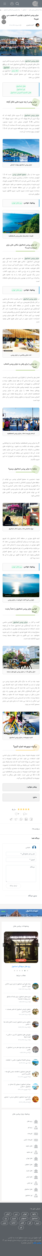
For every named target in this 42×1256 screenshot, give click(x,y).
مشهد (34, 1214)
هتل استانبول (21, 86)
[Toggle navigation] (5, 4)
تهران (25, 1214)
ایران (4, 1223)
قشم (22, 1223)
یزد (6, 1218)
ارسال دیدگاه (13, 886)
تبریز (37, 1223)
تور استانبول (21, 89)
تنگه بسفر (15, 70)
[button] (27, 971)
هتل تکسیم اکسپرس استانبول (21, 92)
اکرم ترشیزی (30, 25)
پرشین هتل (37, 1243)
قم (30, 1223)
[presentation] (37, 945)
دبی (16, 1214)
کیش (8, 1214)
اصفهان (23, 1218)
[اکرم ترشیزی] (37, 25)
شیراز (14, 1218)
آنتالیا (13, 1223)
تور (21, 1227)
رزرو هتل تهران (17, 203)
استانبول (34, 1218)
